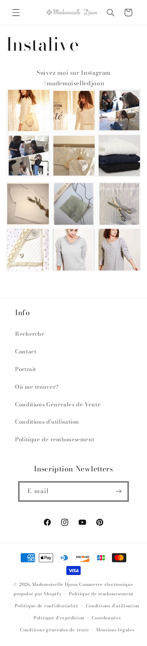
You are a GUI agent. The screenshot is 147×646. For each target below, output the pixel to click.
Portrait (25, 369)
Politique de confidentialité (46, 605)
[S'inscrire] (118, 491)
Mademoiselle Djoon (55, 584)
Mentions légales (115, 629)
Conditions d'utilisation (47, 421)
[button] (15, 12)
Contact (25, 351)
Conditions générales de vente (54, 629)
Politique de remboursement (54, 439)
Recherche (30, 333)
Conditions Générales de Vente (58, 404)
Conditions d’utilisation (113, 605)
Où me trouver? (37, 386)
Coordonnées (106, 617)
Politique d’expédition (59, 617)
